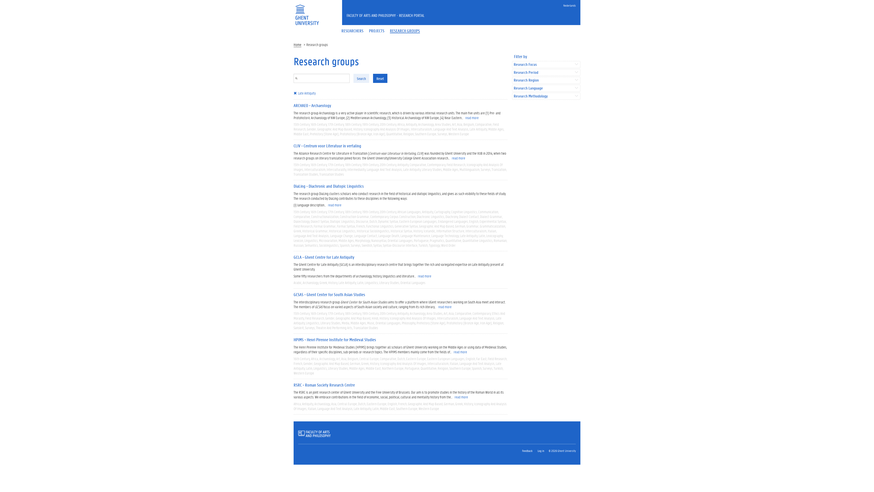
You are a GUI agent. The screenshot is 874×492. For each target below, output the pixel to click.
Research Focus (525, 64)
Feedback (527, 451)
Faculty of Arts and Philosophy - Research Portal (385, 15)
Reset (380, 78)
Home (297, 44)
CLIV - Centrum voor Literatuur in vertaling (327, 146)
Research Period (526, 72)
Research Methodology (531, 96)
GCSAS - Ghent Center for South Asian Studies (329, 294)
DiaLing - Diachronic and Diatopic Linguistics (329, 186)
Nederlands (569, 5)
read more (472, 117)
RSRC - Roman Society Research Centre (324, 385)
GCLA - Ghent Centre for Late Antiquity (324, 257)
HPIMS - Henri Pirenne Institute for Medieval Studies (335, 339)
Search (361, 78)
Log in (541, 451)
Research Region (526, 80)
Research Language (528, 88)
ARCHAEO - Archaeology (312, 105)
